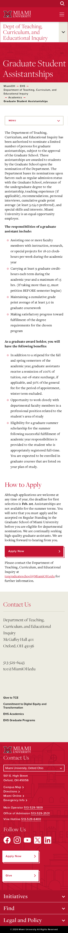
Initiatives (15, 896)
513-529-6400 (31, 819)
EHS (22, 86)
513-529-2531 (40, 813)
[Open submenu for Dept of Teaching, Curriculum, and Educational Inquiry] (63, 32)
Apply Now (16, 551)
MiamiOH (9, 86)
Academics (15, 97)
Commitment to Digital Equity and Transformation (24, 705)
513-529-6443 (13, 662)
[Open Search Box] (62, 3)
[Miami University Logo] (17, 14)
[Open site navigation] (62, 14)
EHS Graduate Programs (19, 720)
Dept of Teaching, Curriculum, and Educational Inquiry (25, 32)
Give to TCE (10, 698)
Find (9, 908)
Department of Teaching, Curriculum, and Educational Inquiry (30, 91)
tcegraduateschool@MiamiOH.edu (30, 576)
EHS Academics (13, 714)
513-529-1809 (33, 807)
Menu (12, 120)
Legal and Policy (22, 920)
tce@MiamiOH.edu (19, 668)
